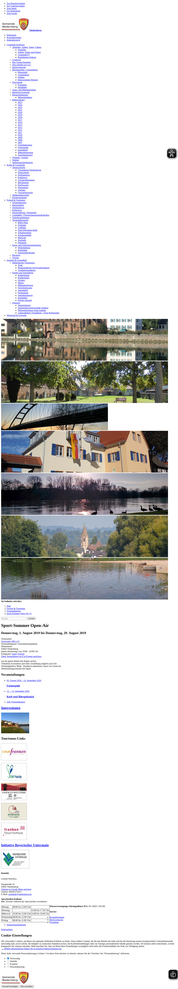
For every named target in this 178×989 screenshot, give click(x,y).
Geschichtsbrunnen (26, 180)
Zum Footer (12, 13)
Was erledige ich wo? (21, 65)
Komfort (14, 964)
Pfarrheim (22, 243)
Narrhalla (22, 240)
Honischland (23, 172)
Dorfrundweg (24, 175)
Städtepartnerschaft (20, 195)
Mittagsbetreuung (25, 152)
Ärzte (20, 265)
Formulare (22, 85)
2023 (20, 107)
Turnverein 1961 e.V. (10, 641)
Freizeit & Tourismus (16, 200)
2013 (20, 127)
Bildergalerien (18, 100)
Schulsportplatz (24, 232)
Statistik (13, 961)
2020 (20, 112)
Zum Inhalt (11, 8)
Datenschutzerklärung (16, 925)
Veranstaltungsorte (20, 220)
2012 (20, 130)
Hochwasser (23, 185)
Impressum (11, 35)
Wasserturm (23, 187)
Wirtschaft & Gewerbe (16, 315)
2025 (20, 102)
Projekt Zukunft (25, 300)
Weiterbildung (24, 248)
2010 (20, 135)
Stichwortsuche (19, 67)
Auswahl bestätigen (10, 986)
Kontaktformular (14, 37)
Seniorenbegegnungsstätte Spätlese (33, 308)
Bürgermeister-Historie (28, 80)
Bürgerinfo (22, 72)
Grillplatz (22, 227)
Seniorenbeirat (24, 305)
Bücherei (16, 255)
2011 (20, 132)
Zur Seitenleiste (13, 11)
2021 (20, 110)
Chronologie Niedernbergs (29, 170)
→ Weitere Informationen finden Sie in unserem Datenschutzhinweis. (31, 949)
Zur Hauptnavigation (16, 3)
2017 (20, 120)
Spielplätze (22, 250)
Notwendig (15, 958)
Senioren (16, 303)
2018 (20, 117)
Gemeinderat (23, 75)
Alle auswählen (27, 986)
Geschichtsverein (25, 192)
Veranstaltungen (19, 202)
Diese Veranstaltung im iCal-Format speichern (21, 656)
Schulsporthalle (24, 235)
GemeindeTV (24, 55)
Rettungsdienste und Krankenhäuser (34, 268)
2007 (20, 142)
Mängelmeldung (25, 97)
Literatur (21, 190)
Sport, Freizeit (18, 654)
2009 (20, 137)
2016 (20, 122)
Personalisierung (17, 967)
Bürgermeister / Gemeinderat (25, 70)
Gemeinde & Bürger (16, 45)
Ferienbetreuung (25, 145)
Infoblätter (22, 87)
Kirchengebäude (19, 197)
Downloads (17, 82)
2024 (20, 105)
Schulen (21, 280)
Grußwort (16, 60)
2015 (20, 125)
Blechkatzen (23, 182)
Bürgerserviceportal (20, 92)
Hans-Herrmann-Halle (27, 230)
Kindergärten (23, 278)
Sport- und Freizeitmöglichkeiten (26, 245)
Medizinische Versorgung (23, 263)
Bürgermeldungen (20, 95)
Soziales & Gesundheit (17, 260)
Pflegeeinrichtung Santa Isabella (32, 310)
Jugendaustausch (25, 155)
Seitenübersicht (13, 40)
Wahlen (21, 77)
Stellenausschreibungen (22, 162)
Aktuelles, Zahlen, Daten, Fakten (26, 47)
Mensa (21, 283)
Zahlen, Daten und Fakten (29, 52)
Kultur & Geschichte (16, 165)
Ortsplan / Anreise (20, 157)
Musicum (22, 237)
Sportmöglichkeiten (26, 253)
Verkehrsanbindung (20, 217)
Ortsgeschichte (18, 167)
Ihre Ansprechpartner (21, 62)
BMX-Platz (23, 222)
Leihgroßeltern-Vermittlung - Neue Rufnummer (38, 313)
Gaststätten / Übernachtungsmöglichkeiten (30, 215)
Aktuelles (22, 50)
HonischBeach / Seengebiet (24, 212)
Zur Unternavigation (16, 6)
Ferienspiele (23, 147)
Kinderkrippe (23, 275)
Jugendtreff (23, 150)
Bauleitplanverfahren (27, 57)
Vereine (15, 258)
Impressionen (18, 205)
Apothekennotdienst (26, 270)
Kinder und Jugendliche (22, 273)
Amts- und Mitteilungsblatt (24, 90)
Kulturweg (22, 177)
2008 (20, 140)
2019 (20, 115)
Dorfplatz (22, 225)
